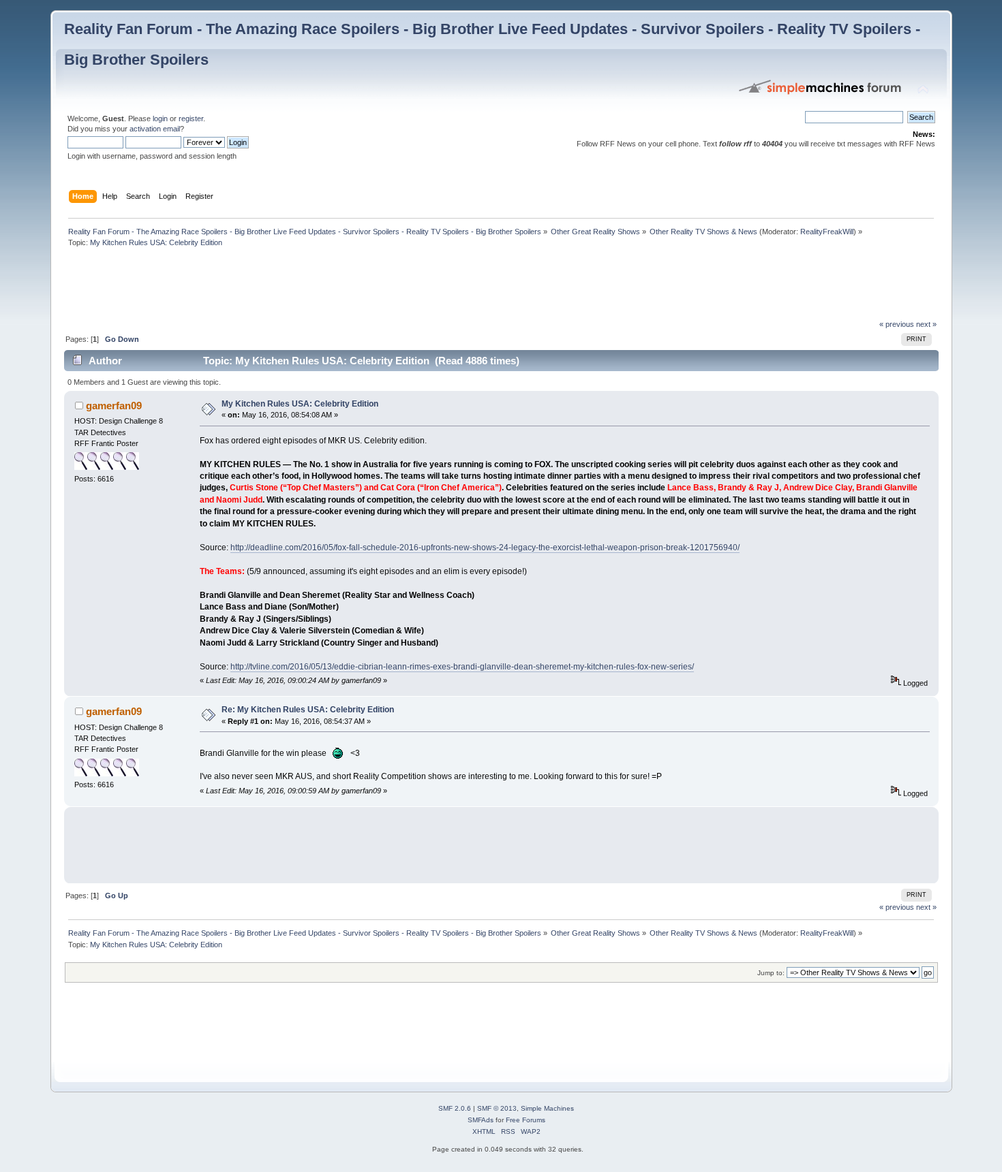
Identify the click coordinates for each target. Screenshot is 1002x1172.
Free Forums (525, 1120)
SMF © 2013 (497, 1108)
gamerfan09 (114, 405)
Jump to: (771, 973)
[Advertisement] (312, 286)
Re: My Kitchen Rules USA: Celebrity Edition (308, 709)
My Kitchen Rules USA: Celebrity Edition (300, 404)
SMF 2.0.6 (454, 1108)
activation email (155, 129)
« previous (896, 324)
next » (926, 324)
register (191, 118)
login (160, 118)
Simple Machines (547, 1108)
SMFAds (481, 1120)
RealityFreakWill (826, 231)
